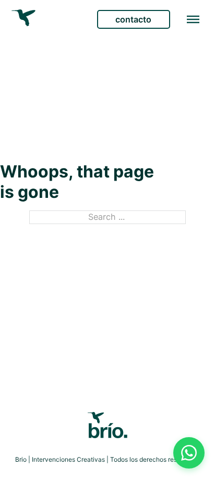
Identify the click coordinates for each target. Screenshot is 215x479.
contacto (133, 19)
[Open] (193, 19)
